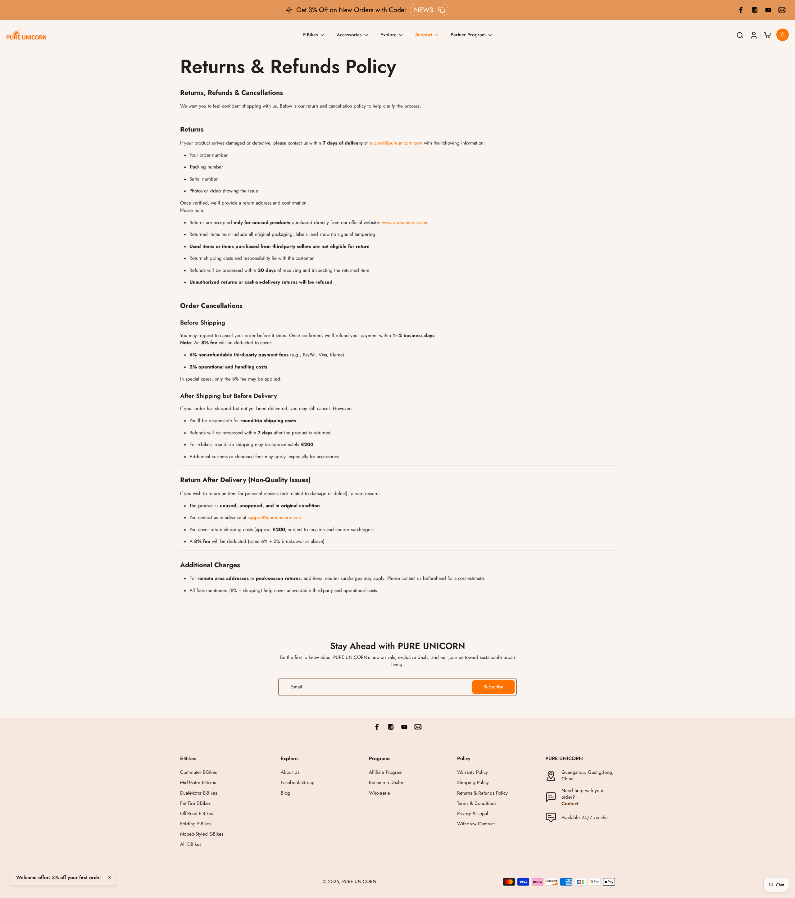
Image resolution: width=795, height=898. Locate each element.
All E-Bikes (190, 844)
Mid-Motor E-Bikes (198, 783)
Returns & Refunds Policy (482, 793)
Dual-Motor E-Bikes (198, 793)
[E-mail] (782, 10)
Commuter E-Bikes (198, 772)
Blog (285, 793)
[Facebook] (741, 10)
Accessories (349, 34)
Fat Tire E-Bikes (195, 803)
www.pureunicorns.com (405, 222)
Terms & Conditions (476, 803)
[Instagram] (754, 10)
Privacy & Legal (472, 813)
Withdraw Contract (476, 824)
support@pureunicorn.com (395, 143)
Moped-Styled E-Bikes (201, 834)
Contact (570, 803)
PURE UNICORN (359, 881)
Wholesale (379, 793)
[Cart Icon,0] (767, 35)
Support (423, 34)
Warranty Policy (472, 772)
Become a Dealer (386, 783)
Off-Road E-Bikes (196, 813)
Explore (388, 34)
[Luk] (109, 877)
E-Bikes (310, 34)
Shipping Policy (473, 783)
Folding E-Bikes (195, 824)
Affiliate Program (385, 772)
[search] (740, 35)
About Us (290, 772)
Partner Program (468, 34)
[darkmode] (782, 35)
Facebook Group (298, 783)
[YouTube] (768, 10)
